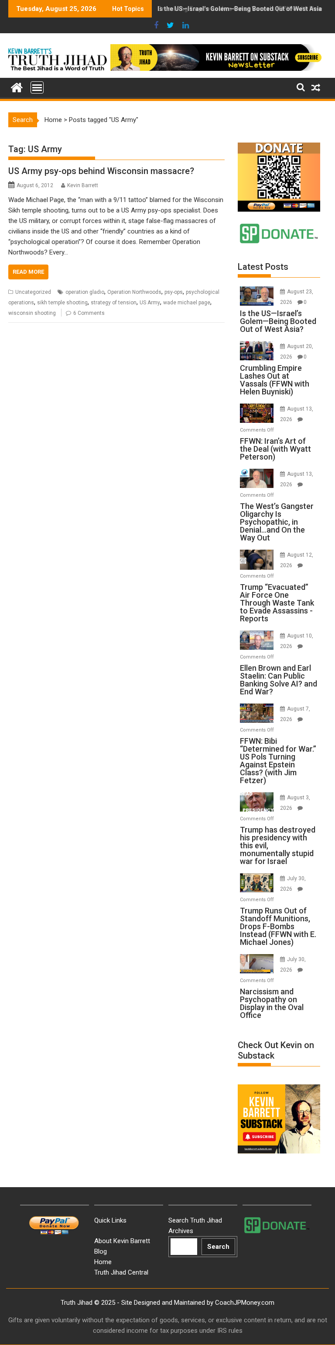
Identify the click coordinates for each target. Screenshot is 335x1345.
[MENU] (37, 87)
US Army (150, 303)
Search (218, 1247)
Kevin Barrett (82, 185)
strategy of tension (114, 303)
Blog (100, 1251)
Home (53, 120)
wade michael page (186, 303)
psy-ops (173, 292)
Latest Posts (263, 266)
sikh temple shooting (62, 303)
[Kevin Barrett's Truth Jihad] (16, 87)
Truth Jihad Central (121, 1272)
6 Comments (89, 313)
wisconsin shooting (32, 313)
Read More (28, 271)
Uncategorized (33, 292)
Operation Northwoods (134, 292)
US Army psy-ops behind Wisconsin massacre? (101, 171)
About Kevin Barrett (122, 1241)
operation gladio (84, 292)
